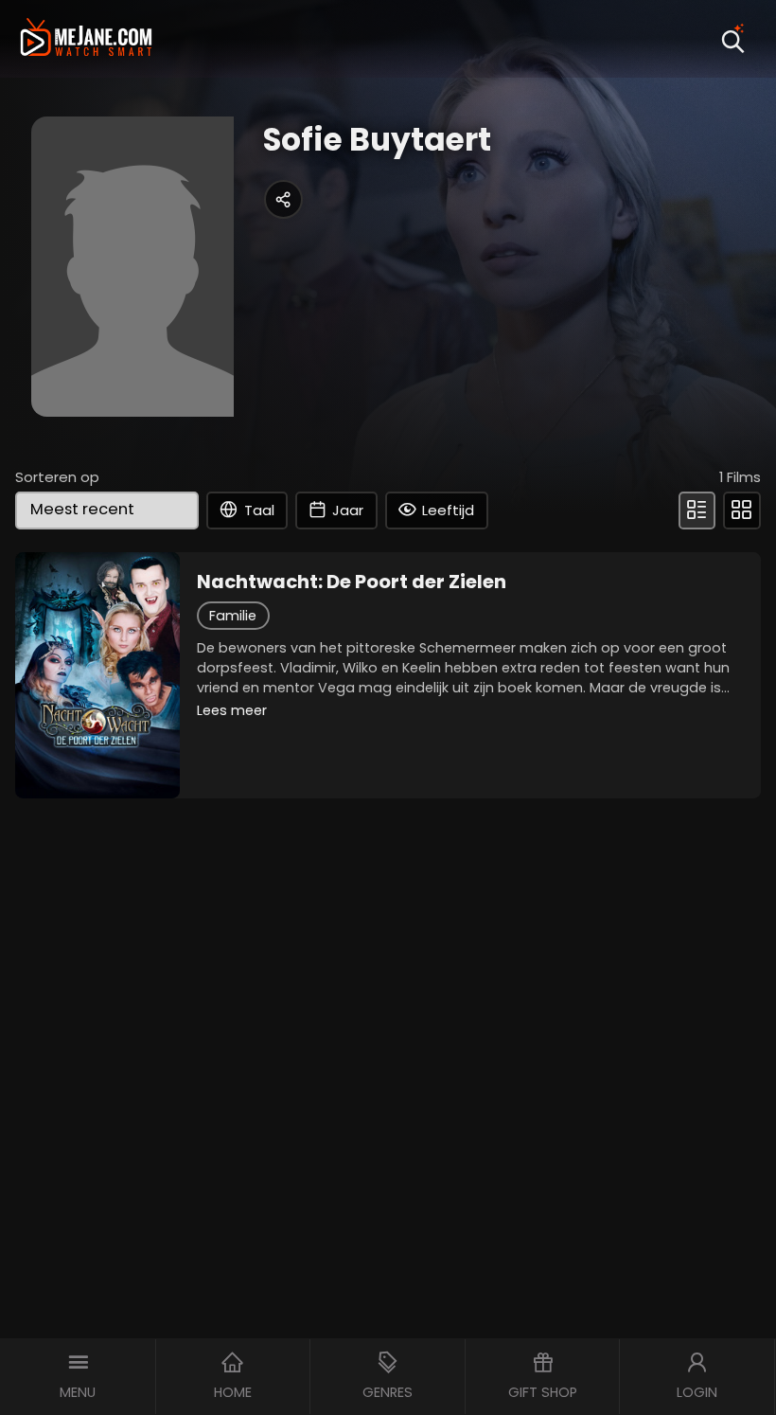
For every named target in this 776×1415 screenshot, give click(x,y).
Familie (232, 615)
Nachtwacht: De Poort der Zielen (351, 581)
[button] (78, 1376)
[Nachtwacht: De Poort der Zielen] (97, 675)
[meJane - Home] (86, 39)
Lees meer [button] (232, 710)
